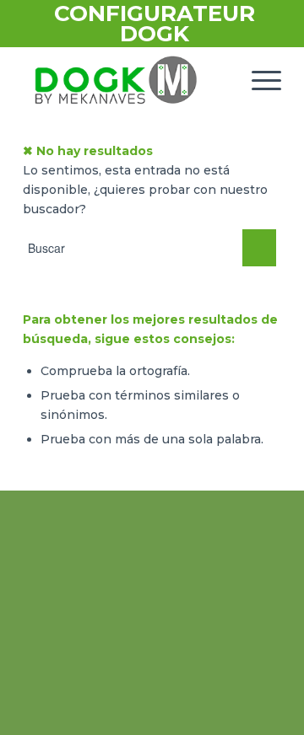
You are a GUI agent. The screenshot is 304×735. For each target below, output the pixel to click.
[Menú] (258, 80)
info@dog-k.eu (170, 689)
